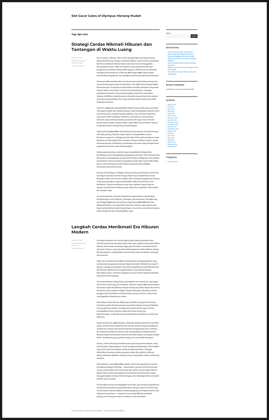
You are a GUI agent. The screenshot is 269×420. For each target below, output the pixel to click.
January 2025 (172, 146)
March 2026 (172, 116)
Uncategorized (172, 162)
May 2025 (171, 138)
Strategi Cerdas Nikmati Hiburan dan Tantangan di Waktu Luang (111, 47)
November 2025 (173, 124)
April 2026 (171, 113)
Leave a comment (77, 66)
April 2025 (171, 140)
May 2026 (171, 111)
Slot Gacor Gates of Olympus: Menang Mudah (106, 16)
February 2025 (172, 144)
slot (77, 63)
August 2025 (172, 131)
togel (81, 63)
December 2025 (173, 122)
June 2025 (171, 135)
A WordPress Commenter (174, 89)
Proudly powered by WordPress (114, 411)
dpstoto (131, 70)
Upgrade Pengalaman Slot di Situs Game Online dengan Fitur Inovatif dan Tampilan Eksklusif (182, 59)
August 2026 (172, 104)
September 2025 (173, 129)
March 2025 (172, 142)
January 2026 (172, 120)
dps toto (74, 60)
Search (168, 33)
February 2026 (172, 118)
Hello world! (190, 89)
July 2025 (171, 133)
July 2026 (171, 107)
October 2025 (172, 127)
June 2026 (171, 109)
